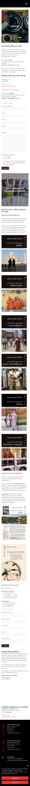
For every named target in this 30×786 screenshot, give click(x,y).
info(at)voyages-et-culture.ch (9, 716)
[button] (27, 765)
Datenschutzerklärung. (8, 164)
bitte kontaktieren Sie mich (8, 154)
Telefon (3, 119)
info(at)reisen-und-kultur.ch (9, 86)
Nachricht (4, 132)
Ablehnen (15, 782)
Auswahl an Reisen (18, 477)
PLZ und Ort (5, 625)
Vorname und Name (7, 106)
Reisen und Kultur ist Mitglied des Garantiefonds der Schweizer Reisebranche (17, 758)
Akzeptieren (15, 778)
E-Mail (3, 113)
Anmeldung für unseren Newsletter (10, 89)
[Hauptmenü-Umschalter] (26, 4)
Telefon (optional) (6, 638)
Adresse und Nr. (6, 619)
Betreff (3, 126)
